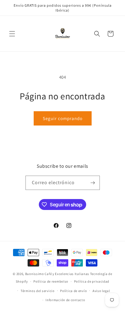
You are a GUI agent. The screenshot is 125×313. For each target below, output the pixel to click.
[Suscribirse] (93, 183)
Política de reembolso (50, 281)
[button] (12, 33)
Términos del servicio (38, 291)
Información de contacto (65, 300)
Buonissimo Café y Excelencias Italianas (57, 274)
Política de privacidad (91, 281)
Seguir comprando (63, 118)
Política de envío (73, 291)
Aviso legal (101, 291)
